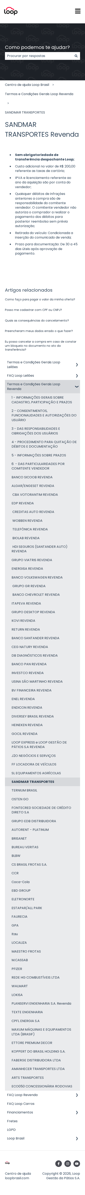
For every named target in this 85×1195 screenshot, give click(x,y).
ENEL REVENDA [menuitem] (23, 699)
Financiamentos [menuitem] (20, 1112)
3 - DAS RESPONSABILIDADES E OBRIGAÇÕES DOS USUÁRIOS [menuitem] (36, 430)
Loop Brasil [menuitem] (15, 1138)
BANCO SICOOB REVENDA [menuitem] (32, 477)
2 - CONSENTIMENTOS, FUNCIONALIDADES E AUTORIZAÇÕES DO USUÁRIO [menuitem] (44, 415)
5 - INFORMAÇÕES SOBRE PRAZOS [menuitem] (39, 455)
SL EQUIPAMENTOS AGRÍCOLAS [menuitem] (36, 773)
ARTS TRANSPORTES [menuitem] (28, 1077)
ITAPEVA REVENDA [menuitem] (26, 603)
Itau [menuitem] (15, 934)
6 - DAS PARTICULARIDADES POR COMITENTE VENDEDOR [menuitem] (38, 466)
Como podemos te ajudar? (37, 47)
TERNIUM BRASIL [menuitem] (24, 790)
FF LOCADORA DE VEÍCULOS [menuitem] (34, 764)
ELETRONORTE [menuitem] (23, 899)
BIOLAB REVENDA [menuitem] (26, 538)
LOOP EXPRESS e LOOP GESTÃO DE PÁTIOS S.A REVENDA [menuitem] (39, 744)
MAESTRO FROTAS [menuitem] (26, 951)
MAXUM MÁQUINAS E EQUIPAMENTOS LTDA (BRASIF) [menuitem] (41, 1031)
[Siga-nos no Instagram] (67, 1163)
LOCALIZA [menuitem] (19, 942)
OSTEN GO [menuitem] (20, 799)
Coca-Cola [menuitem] (21, 882)
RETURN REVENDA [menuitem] (26, 629)
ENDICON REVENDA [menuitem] (27, 707)
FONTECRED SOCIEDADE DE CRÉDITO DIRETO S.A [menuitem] (41, 810)
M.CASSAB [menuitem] (20, 960)
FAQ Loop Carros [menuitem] (20, 1103)
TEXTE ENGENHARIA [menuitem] (27, 1012)
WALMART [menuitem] (20, 986)
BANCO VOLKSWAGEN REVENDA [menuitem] (37, 577)
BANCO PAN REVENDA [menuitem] (29, 664)
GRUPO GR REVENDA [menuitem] (29, 586)
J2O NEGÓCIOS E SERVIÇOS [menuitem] (34, 755)
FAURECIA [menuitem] (19, 916)
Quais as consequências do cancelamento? (37, 320)
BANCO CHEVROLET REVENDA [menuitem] (36, 594)
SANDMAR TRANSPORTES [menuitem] (33, 781)
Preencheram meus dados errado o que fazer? (39, 331)
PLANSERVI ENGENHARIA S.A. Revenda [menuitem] (41, 1003)
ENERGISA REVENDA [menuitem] (27, 568)
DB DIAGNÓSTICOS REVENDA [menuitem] (35, 655)
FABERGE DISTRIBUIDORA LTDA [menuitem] (36, 1060)
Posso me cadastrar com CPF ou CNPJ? (33, 310)
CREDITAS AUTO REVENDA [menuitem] (33, 511)
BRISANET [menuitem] (19, 838)
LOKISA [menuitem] (17, 995)
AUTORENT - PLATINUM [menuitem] (30, 829)
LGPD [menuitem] (11, 1129)
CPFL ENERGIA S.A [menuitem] (26, 1021)
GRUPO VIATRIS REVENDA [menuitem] (32, 560)
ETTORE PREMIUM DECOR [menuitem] (32, 1042)
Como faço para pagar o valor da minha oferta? (40, 299)
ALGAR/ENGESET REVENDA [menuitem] (33, 485)
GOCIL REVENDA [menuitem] (25, 733)
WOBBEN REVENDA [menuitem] (27, 520)
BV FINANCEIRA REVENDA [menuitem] (32, 690)
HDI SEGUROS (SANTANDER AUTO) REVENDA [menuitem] (39, 549)
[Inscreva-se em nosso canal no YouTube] (76, 1163)
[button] (76, 362)
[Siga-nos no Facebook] (58, 1163)
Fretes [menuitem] (12, 1121)
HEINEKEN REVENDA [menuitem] (27, 725)
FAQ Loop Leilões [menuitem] (20, 375)
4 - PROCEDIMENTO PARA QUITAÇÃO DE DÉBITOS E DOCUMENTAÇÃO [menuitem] (44, 444)
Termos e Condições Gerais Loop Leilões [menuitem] (33, 364)
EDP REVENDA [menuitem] (23, 503)
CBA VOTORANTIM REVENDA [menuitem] (35, 494)
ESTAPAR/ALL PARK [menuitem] (27, 908)
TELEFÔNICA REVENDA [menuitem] (30, 529)
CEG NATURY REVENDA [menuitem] (30, 647)
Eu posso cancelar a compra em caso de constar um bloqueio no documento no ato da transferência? (40, 346)
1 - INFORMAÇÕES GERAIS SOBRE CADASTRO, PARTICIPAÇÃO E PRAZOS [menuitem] (42, 399)
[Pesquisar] (76, 56)
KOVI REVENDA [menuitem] (23, 620)
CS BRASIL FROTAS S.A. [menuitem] (29, 864)
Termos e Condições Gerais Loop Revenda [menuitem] (33, 386)
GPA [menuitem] (15, 925)
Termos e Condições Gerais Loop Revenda (39, 94)
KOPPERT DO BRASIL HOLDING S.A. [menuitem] (38, 1051)
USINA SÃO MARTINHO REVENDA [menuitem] (37, 681)
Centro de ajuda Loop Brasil (27, 84)
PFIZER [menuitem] (17, 968)
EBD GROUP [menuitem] (21, 890)
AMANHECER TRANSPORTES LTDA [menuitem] (38, 1069)
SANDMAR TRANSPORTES (25, 112)
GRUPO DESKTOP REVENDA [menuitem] (33, 612)
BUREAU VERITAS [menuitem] (25, 847)
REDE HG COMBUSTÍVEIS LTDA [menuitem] (36, 977)
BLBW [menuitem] (16, 855)
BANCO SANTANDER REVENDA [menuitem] (35, 638)
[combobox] (38, 56)
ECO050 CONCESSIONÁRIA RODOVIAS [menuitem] (42, 1086)
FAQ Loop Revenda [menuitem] (22, 1095)
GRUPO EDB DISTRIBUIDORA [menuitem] (34, 821)
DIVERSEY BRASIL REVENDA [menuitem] (33, 716)
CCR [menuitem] (15, 873)
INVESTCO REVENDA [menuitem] (28, 673)
